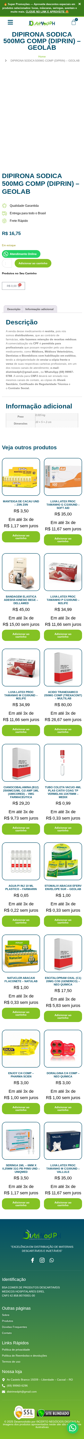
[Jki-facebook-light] (32, 1260)
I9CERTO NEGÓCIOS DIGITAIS (56, 1421)
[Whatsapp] (51, 1260)
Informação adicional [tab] (39, 309)
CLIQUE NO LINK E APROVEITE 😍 (47, 11)
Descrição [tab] (14, 309)
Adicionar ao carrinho (33, 263)
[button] (73, 1428)
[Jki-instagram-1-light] (42, 1260)
